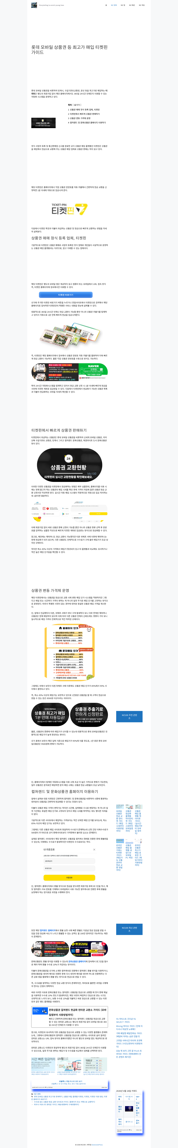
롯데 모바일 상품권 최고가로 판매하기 (48, 1096)
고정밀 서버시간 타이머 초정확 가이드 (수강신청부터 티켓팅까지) (129, 1043)
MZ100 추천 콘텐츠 (129, 717)
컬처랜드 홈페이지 (47, 930)
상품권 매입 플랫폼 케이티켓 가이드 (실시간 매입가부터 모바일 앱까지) (94, 1073)
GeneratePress (97, 1145)
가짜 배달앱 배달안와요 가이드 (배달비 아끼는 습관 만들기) (129, 1035)
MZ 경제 (114, 5)
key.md (119, 1130)
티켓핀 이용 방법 (96, 1096)
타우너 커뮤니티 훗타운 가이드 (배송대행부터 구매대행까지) (56, 1104)
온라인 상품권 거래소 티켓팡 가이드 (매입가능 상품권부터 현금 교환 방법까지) (119, 857)
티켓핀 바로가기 (65, 295)
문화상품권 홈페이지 (77, 961)
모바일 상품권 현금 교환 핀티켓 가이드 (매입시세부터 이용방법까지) (43, 1073)
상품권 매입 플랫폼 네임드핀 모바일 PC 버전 (129, 851)
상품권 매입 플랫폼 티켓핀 (73, 1096)
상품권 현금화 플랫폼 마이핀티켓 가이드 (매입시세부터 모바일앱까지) (68, 1073)
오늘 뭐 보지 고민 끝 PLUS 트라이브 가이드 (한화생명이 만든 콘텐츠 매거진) (129, 1053)
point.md (35, 1087)
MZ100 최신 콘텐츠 (129, 929)
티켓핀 (86, 1096)
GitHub (50, 1087)
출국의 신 (129, 1122)
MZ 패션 (132, 5)
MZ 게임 (142, 5)
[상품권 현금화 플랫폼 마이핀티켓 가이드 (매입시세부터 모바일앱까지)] (69, 1064)
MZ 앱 (123, 5)
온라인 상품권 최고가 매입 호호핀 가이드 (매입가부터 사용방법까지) (138, 855)
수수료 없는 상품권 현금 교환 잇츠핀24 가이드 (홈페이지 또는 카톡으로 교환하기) (64, 1101)
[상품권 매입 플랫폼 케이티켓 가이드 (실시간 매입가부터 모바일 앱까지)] (95, 1064)
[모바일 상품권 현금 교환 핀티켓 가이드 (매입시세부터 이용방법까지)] (43, 1064)
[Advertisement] (69, 29)
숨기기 (77, 104)
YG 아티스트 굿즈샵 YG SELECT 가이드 (126, 1020)
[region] (69, 1082)
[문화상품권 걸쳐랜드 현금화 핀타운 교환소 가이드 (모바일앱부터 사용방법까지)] (69, 1016)
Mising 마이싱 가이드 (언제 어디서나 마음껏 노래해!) (129, 1028)
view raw (104, 1087)
